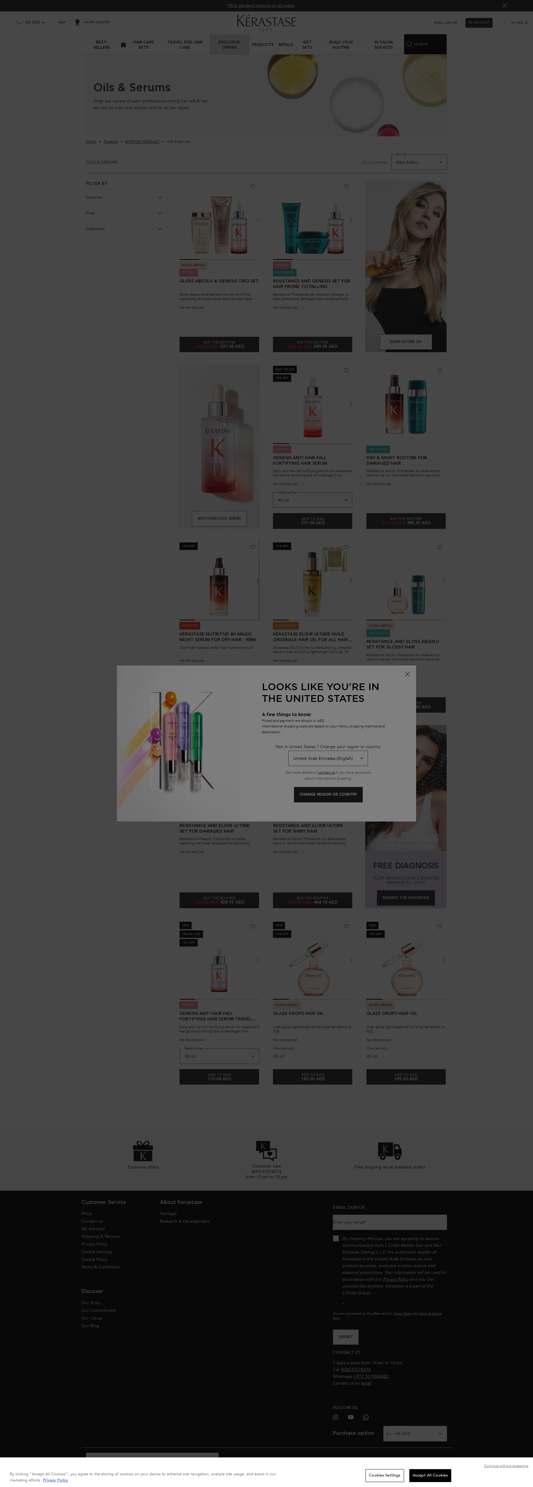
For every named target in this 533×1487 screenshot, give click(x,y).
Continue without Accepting (506, 1466)
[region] (266, 1472)
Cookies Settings (384, 1475)
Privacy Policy (55, 1480)
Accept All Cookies (430, 1475)
